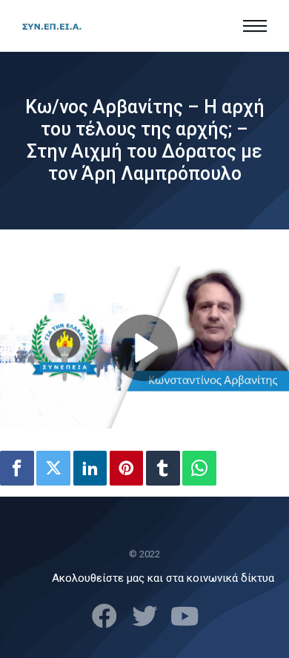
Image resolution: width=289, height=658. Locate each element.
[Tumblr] (163, 468)
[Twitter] (53, 468)
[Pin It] (127, 468)
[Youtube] (184, 615)
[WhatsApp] (199, 468)
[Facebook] (17, 468)
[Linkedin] (90, 468)
